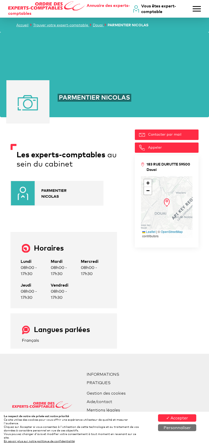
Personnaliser (177, 427)
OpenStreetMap (172, 231)
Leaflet (150, 231)
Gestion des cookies (106, 393)
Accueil (22, 25)
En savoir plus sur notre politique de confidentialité (39, 441)
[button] (167, 202)
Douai (98, 25)
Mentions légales (103, 410)
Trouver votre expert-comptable (61, 25)
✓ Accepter (177, 418)
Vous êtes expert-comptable (158, 8)
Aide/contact (99, 401)
